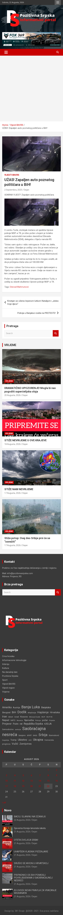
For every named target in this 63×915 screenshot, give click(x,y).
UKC (30, 740)
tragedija (5, 740)
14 (40, 781)
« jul (4, 802)
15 (48, 781)
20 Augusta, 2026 (12, 395)
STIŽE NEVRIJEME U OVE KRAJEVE (25, 440)
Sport (4, 680)
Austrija (16, 707)
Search (56, 333)
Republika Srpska (33, 723)
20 (31, 786)
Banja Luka (30, 707)
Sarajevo (22, 735)
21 (40, 786)
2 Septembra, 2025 (13, 190)
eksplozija (32, 713)
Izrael (16, 717)
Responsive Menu (58, 2)
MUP (43, 717)
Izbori (10, 717)
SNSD (35, 735)
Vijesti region (8, 688)
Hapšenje (43, 712)
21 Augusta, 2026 (22, 831)
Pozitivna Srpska (10, 676)
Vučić (15, 743)
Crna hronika (8, 656)
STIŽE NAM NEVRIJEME (18, 489)
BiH (14, 712)
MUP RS (49, 717)
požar (45, 720)
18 (15, 786)
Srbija (43, 735)
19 (23, 786)
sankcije (18, 729)
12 (23, 781)
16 (56, 781)
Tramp (13, 740)
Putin (15, 723)
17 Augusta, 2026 (12, 493)
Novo (7, 810)
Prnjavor (7, 723)
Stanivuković (54, 735)
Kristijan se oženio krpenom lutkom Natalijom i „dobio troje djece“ (33, 302)
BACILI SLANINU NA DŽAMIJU (30, 816)
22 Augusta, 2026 (22, 820)
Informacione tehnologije (14, 660)
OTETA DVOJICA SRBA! (26, 839)
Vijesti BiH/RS (11, 175)
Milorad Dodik (34, 717)
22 (48, 786)
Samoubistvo (8, 729)
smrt (29, 735)
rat (21, 723)
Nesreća (20, 720)
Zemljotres (25, 743)
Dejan (26, 190)
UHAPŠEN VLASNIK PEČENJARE (31, 851)
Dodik (21, 712)
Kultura (5, 668)
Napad (5, 720)
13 (31, 781)
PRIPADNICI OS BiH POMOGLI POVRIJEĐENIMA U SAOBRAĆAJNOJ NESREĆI (33, 878)
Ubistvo (22, 739)
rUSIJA (48, 723)
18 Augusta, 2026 (12, 444)
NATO (13, 720)
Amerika (7, 707)
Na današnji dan (9, 672)
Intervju (5, 664)
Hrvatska (55, 712)
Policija (38, 720)
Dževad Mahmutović (19, 287)
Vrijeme (9, 381)
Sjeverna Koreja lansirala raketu (30, 828)
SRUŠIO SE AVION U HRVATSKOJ (31, 863)
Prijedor (52, 720)
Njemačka (29, 720)
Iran (4, 716)
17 (6, 786)
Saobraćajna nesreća (24, 731)
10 (6, 781)
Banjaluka (46, 707)
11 (15, 781)
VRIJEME (10, 345)
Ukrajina (38, 739)
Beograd (6, 712)
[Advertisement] (31, 88)
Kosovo (24, 716)
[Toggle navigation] (6, 52)
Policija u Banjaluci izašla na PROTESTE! (36, 313)
